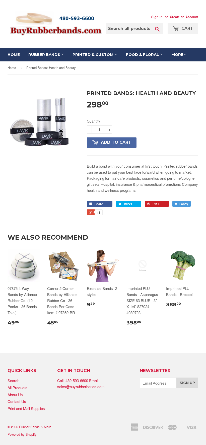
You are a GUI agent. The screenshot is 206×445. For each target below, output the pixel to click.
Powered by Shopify (22, 434)
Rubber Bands (44, 54)
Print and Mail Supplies (26, 408)
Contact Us (17, 401)
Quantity (93, 121)
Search (13, 380)
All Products (17, 387)
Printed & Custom (93, 54)
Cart (186, 28)
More (177, 54)
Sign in (157, 17)
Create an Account (184, 17)
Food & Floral (143, 54)
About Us (15, 394)
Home (14, 54)
